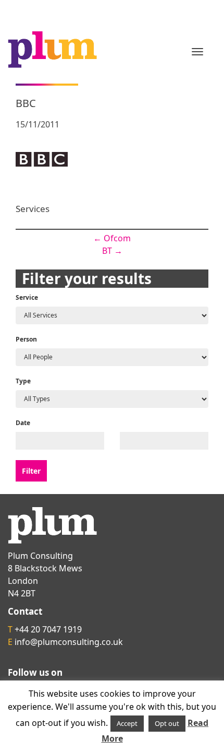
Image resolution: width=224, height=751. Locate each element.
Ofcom (112, 238)
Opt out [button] (167, 723)
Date (23, 422)
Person (26, 339)
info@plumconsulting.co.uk (69, 642)
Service (27, 297)
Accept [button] (127, 723)
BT (112, 250)
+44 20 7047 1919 (48, 629)
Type (23, 381)
